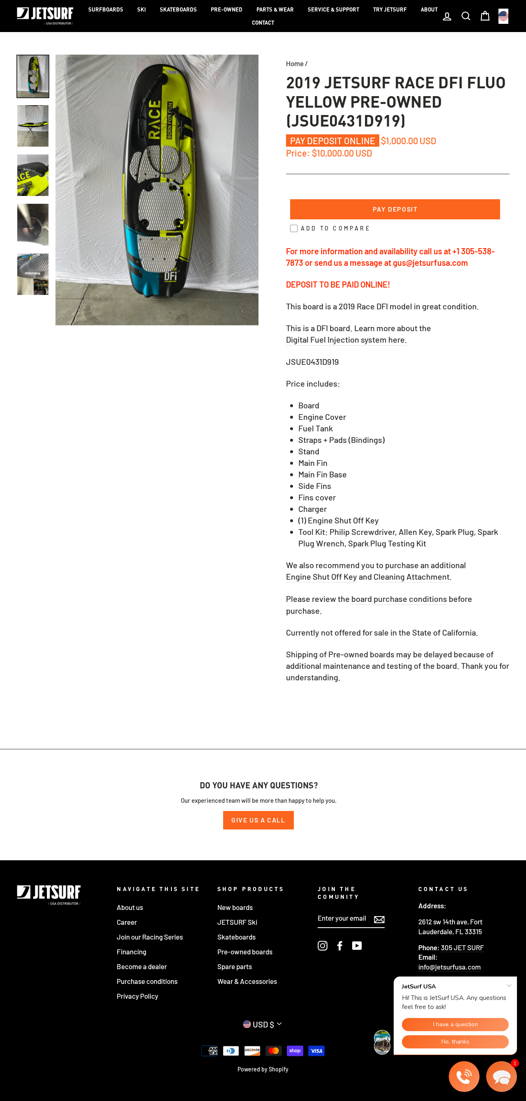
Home (295, 63)
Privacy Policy (137, 996)
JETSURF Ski (237, 922)
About (429, 9)
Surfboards (105, 9)
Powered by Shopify (263, 1069)
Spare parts (234, 966)
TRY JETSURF (390, 9)
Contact (263, 22)
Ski (141, 9)
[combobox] (503, 16)
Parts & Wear (275, 9)
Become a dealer (142, 966)
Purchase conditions (147, 981)
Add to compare (336, 228)
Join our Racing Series (150, 937)
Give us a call (258, 820)
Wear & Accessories (247, 981)
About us (130, 907)
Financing (131, 951)
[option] (156, 190)
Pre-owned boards (244, 951)
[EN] (503, 16)
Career (127, 922)
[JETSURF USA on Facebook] (340, 945)
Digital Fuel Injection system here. (346, 339)
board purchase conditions (399, 598)
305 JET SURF (462, 947)
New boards (235, 907)
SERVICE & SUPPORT (333, 9)
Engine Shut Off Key (321, 576)
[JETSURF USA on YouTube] (357, 945)
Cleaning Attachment (412, 576)
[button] (501, 1076)
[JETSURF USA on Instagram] (323, 945)
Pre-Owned (226, 9)
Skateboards (178, 9)
